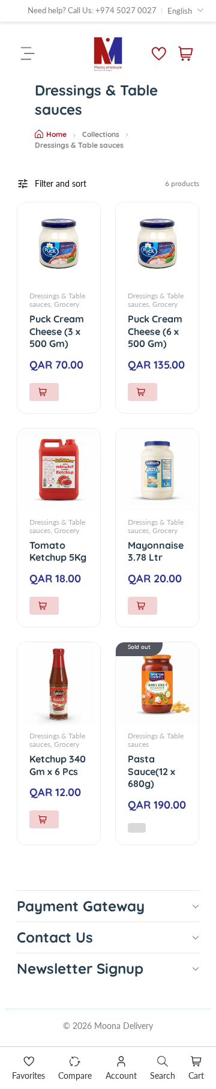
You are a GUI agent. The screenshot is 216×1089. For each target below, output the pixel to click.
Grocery (66, 304)
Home (56, 134)
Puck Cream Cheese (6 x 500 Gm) (155, 331)
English (179, 11)
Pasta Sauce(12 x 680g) (151, 771)
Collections (100, 134)
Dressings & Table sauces (156, 740)
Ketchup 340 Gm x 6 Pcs (57, 765)
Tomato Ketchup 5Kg (57, 551)
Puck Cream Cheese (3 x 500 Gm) (56, 331)
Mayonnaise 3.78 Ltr (156, 551)
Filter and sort (60, 183)
